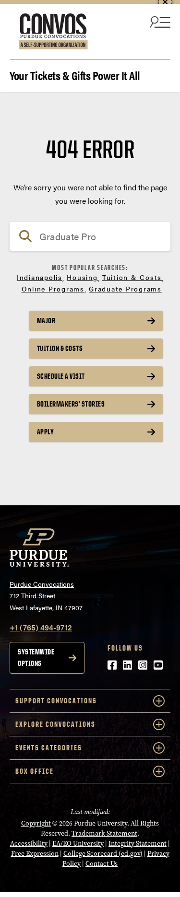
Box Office (34, 771)
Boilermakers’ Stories (71, 403)
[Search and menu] (158, 21)
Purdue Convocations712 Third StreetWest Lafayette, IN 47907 (46, 595)
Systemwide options (36, 657)
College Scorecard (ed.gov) (103, 853)
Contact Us (101, 863)
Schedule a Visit (61, 376)
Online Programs (53, 288)
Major (46, 320)
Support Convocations (56, 700)
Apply (45, 431)
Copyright (36, 823)
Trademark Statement (104, 833)
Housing (82, 277)
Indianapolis (39, 277)
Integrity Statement (137, 843)
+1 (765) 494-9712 (41, 627)
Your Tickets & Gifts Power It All (75, 74)
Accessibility (29, 843)
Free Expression (35, 853)
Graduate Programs (125, 288)
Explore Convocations (55, 724)
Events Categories (48, 747)
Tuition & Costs (132, 277)
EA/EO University (78, 843)
